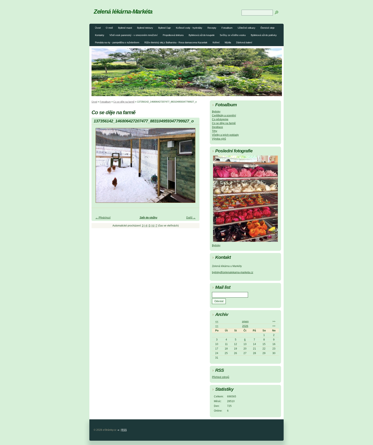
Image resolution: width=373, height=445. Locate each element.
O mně (109, 28)
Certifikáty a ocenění (224, 115)
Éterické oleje (268, 28)
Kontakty (99, 35)
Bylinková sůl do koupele (202, 35)
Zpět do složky (148, 217)
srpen (245, 321)
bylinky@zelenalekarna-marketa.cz (232, 272)
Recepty (211, 28)
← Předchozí (103, 217)
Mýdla (228, 42)
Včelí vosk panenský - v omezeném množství (133, 35)
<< (216, 321)
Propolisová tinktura (173, 35)
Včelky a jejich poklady (225, 134)
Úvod (98, 28)
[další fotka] (192, 167)
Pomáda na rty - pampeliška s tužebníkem (117, 42)
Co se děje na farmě (123, 101)
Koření (216, 42)
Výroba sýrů (219, 138)
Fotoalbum (226, 28)
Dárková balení (244, 42)
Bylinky (216, 111)
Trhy (214, 131)
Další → (191, 217)
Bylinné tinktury (145, 28)
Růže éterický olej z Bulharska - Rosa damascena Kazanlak (175, 42)
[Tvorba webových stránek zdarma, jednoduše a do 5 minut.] (118, 430)
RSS (124, 429)
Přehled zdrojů (220, 377)
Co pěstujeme (220, 119)
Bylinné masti (125, 28)
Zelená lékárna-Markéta (123, 11)
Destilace (217, 127)
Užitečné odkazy (246, 28)
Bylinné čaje (164, 28)
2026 (245, 326)
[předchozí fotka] (98, 167)
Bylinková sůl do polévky (264, 35)
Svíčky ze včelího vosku (233, 35)
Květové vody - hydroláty (189, 28)
